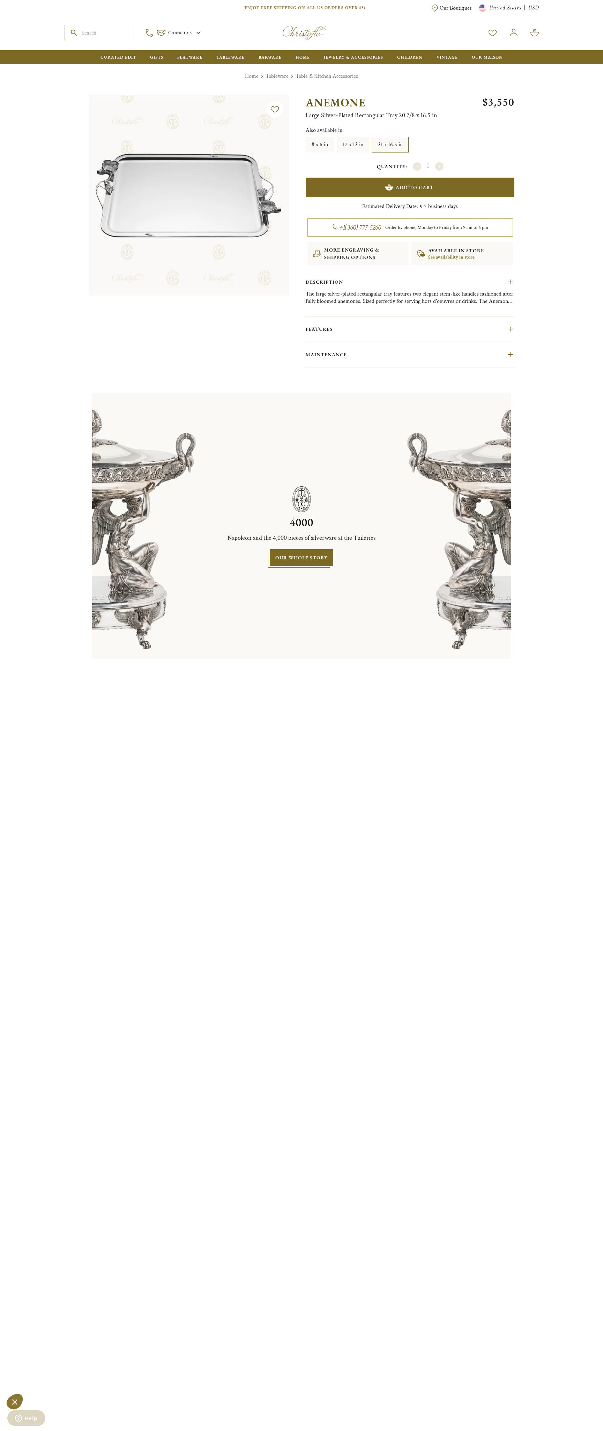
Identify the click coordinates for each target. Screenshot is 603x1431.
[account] (493, 33)
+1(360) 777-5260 (360, 227)
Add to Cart (415, 187)
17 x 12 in (353, 144)
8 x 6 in (320, 144)
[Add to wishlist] (275, 109)
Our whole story (301, 557)
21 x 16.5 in (390, 144)
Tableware (277, 76)
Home (252, 76)
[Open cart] (535, 33)
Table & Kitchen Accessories (327, 76)
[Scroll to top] (576, 1404)
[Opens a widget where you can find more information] (26, 1419)
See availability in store (451, 257)
